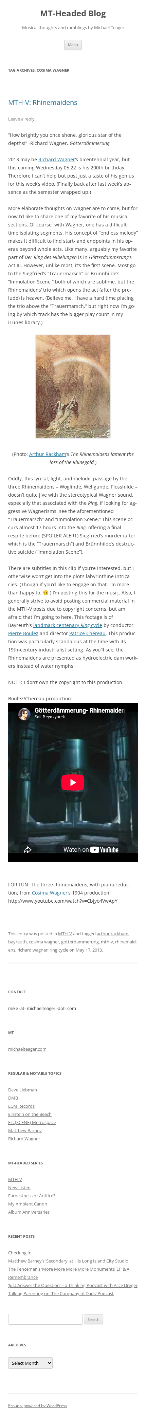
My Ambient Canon (27, 1204)
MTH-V (65, 934)
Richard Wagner (56, 159)
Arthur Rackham (47, 454)
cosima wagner (44, 942)
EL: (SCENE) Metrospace (32, 1122)
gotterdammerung (80, 942)
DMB (13, 1098)
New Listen (19, 1187)
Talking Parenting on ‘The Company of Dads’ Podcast (61, 1293)
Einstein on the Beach (30, 1114)
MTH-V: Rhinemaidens (42, 102)
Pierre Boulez (23, 633)
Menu (73, 44)
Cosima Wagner (50, 892)
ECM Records (21, 1106)
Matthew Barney (25, 1130)
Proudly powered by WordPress (37, 1405)
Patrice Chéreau (87, 633)
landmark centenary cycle (67, 625)
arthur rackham (112, 934)
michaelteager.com (27, 1049)
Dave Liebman (22, 1090)
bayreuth (17, 942)
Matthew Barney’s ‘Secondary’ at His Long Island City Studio (68, 1261)
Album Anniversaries (29, 1212)
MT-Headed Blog (73, 13)
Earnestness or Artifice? (31, 1196)
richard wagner (32, 950)
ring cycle (59, 950)
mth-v (107, 942)
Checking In (20, 1253)
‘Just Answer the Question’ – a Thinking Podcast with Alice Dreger (73, 1285)
